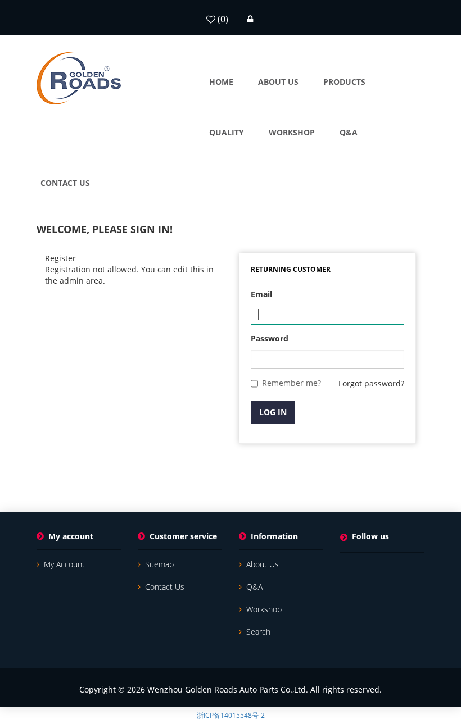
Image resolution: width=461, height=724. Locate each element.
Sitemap (159, 564)
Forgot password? (371, 383)
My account (64, 564)
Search (258, 631)
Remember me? (291, 382)
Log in (273, 412)
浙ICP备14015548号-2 (231, 715)
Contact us (164, 586)
